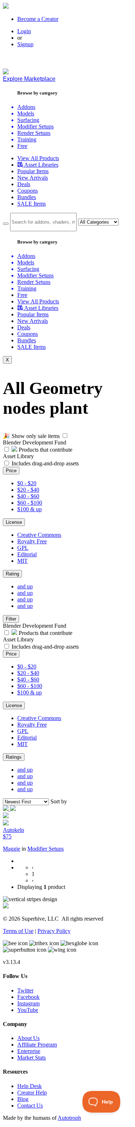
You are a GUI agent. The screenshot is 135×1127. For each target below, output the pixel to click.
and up (25, 586)
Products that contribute (44, 450)
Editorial (27, 554)
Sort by (58, 801)
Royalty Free (32, 541)
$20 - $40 (28, 490)
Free (22, 146)
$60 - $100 (29, 503)
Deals (23, 184)
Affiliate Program (37, 1045)
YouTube (27, 1010)
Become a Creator (37, 19)
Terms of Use (18, 931)
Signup (25, 44)
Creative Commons (39, 535)
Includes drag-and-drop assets (45, 463)
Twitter (25, 990)
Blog (22, 1099)
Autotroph (69, 1118)
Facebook (28, 997)
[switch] (65, 435)
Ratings (14, 757)
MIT (22, 561)
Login (24, 31)
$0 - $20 (26, 483)
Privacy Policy (54, 931)
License (14, 522)
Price (11, 470)
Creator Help (32, 1092)
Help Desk (29, 1086)
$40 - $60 (28, 496)
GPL (22, 548)
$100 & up (29, 509)
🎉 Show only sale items (31, 436)
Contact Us (30, 1105)
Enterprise (28, 1051)
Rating (12, 573)
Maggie (11, 849)
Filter (11, 619)
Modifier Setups (45, 849)
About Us (28, 1038)
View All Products (38, 158)
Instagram (28, 1003)
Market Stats (31, 1057)
